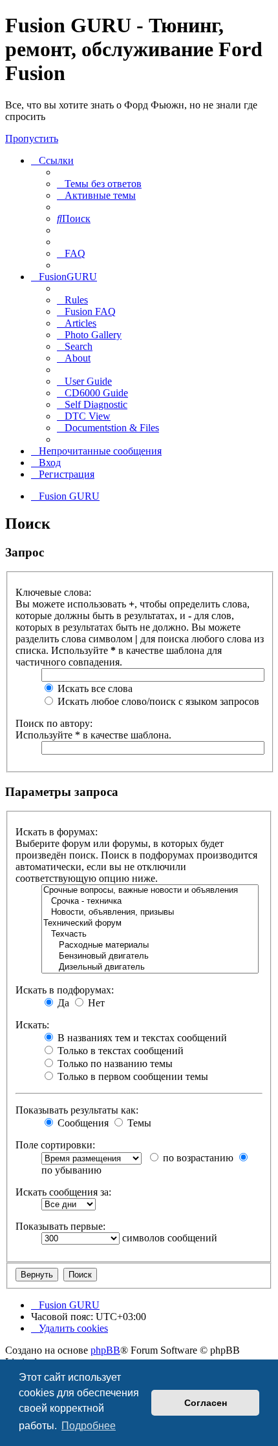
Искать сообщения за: (63, 1191)
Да (62, 1002)
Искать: (32, 1024)
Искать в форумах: (57, 831)
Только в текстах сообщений (119, 1050)
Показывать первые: (60, 1226)
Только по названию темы (114, 1063)
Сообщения (82, 1122)
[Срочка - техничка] (150, 901)
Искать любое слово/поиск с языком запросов (157, 701)
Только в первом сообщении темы (131, 1076)
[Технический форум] (150, 923)
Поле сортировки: (55, 1144)
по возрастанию (196, 1157)
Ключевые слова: (53, 592)
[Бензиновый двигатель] (150, 956)
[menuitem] (99, 183)
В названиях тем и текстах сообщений (141, 1037)
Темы (138, 1122)
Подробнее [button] (88, 1425)
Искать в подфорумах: (65, 989)
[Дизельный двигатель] (150, 967)
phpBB (105, 1350)
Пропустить (31, 138)
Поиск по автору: (54, 723)
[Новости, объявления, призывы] (150, 912)
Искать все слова (94, 688)
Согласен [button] (205, 1403)
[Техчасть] (150, 934)
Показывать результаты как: (77, 1110)
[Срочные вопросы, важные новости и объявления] (150, 890)
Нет (95, 1002)
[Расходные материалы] (150, 945)
